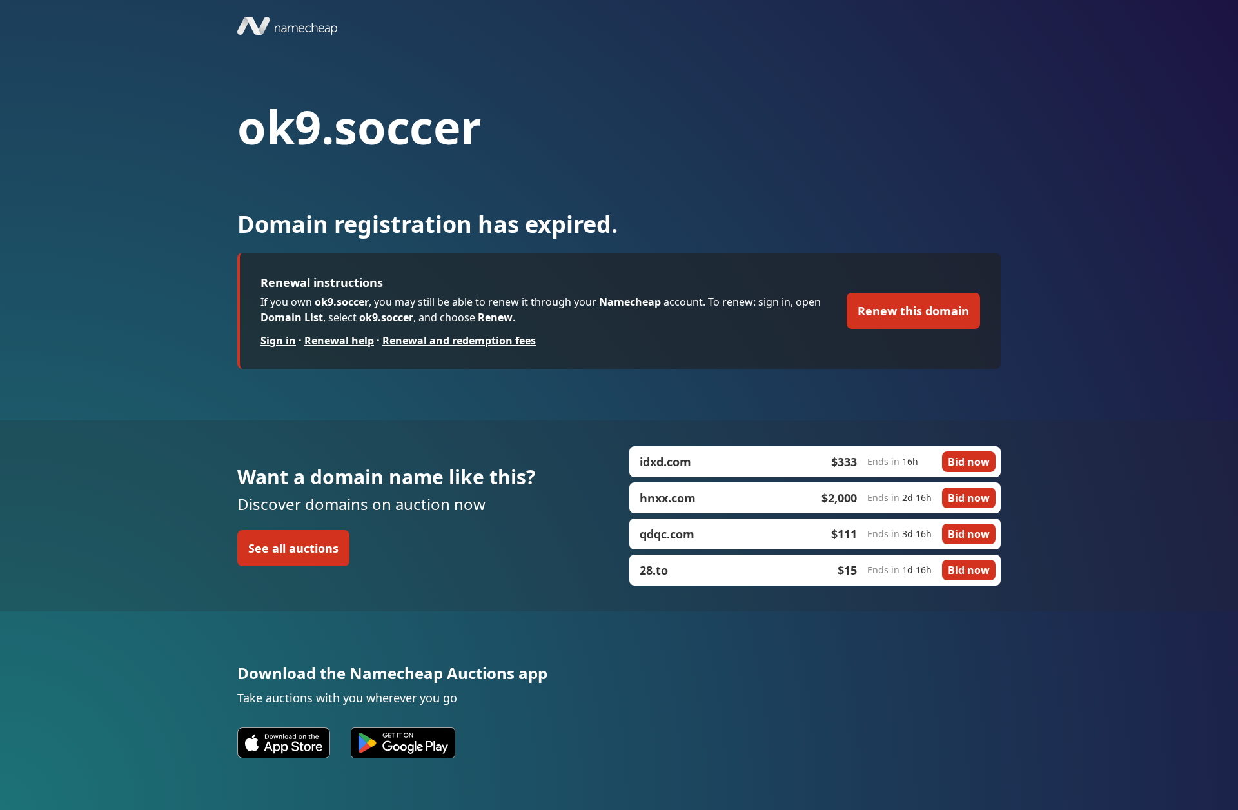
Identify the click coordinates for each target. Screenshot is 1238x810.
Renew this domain (913, 311)
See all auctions (293, 548)
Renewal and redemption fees (459, 340)
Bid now (969, 462)
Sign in (278, 340)
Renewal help (339, 340)
